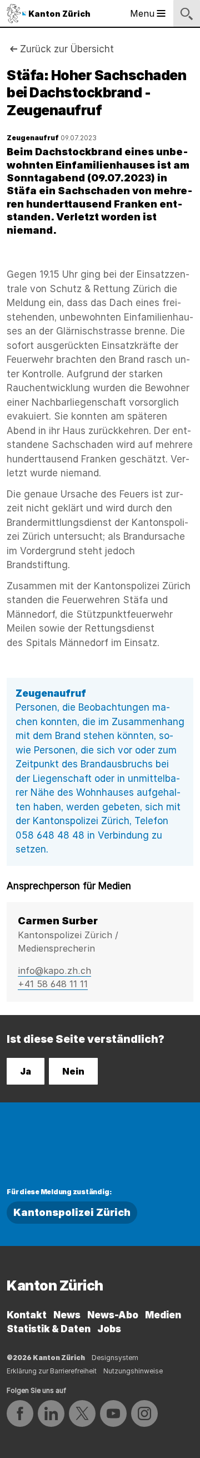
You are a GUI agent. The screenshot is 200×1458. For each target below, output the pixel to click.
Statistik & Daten (49, 1328)
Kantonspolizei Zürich (72, 1212)
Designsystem (115, 1357)
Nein (73, 1071)
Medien (163, 1315)
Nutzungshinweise (133, 1371)
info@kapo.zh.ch (54, 970)
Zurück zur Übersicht (67, 49)
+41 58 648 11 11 (53, 983)
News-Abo (112, 1315)
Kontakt (27, 1315)
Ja (25, 1071)
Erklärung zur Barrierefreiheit (52, 1371)
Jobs (109, 1328)
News (67, 1315)
